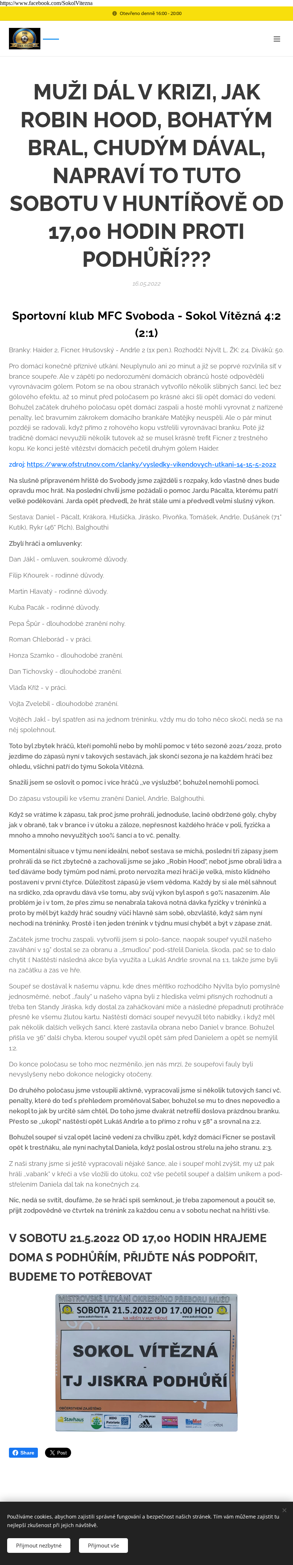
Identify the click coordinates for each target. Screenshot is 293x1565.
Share (27, 1453)
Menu (277, 38)
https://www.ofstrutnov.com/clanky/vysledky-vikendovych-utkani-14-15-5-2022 (151, 464)
